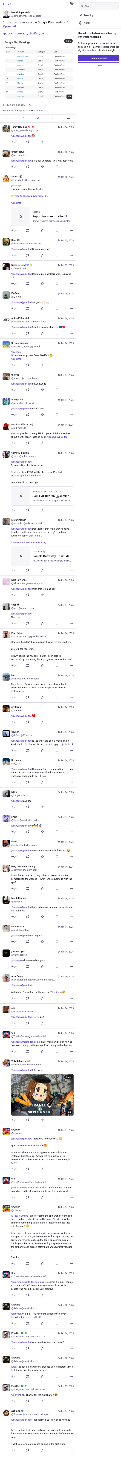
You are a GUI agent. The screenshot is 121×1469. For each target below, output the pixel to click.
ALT (69, 96)
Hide (68, 41)
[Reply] (7, 118)
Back (9, 4)
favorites (36, 110)
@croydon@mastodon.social (26, 1187)
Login (99, 65)
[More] (68, 118)
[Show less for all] (72, 4)
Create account (99, 58)
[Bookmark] (53, 118)
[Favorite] (38, 118)
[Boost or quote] (23, 118)
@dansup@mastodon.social (25, 1041)
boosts (8, 110)
